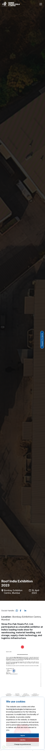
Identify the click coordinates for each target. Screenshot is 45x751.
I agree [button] (22, 735)
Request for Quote (42, 339)
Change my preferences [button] (22, 744)
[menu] (41, 4)
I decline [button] (22, 740)
